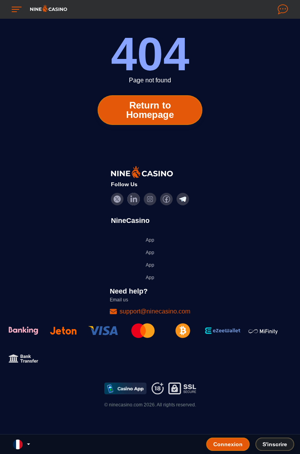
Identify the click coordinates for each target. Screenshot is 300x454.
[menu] (16, 9)
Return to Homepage (150, 110)
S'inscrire (274, 444)
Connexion (228, 444)
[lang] (21, 444)
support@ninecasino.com (155, 311)
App (150, 240)
